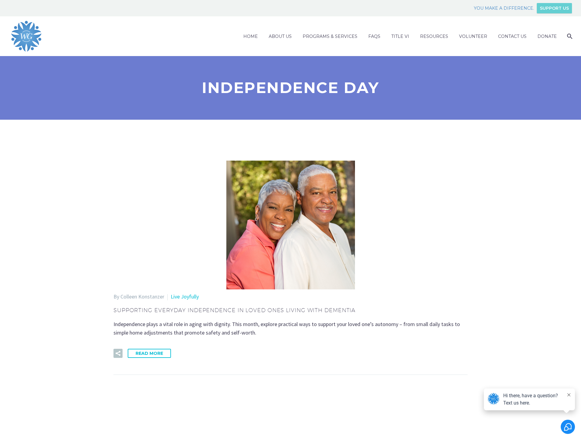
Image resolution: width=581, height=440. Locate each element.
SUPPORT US (554, 8)
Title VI (400, 36)
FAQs (374, 36)
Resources (434, 36)
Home (250, 36)
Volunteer (473, 36)
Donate (547, 36)
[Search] (569, 36)
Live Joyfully (185, 296)
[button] (118, 353)
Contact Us (512, 36)
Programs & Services (330, 36)
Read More (149, 353)
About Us (280, 36)
